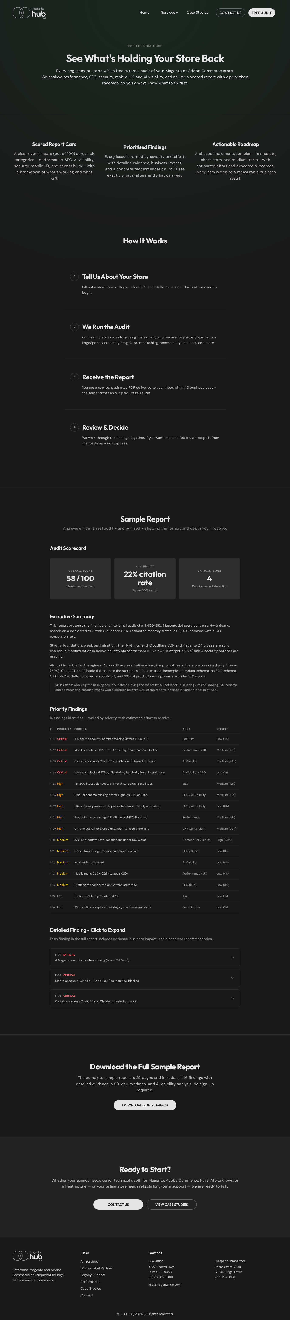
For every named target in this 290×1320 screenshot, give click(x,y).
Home (144, 12)
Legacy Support (92, 1275)
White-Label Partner (96, 1268)
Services (168, 12)
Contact (86, 1295)
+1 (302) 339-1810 (160, 1277)
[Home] (29, 13)
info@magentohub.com (164, 1285)
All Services (89, 1261)
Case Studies (197, 12)
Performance (90, 1282)
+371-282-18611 (225, 1277)
